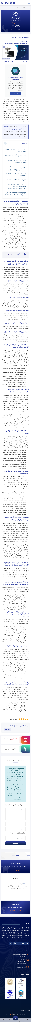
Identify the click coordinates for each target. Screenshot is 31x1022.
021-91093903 (15, 29)
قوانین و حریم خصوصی (25, 1010)
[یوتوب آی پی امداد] (10, 943)
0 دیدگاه (24, 62)
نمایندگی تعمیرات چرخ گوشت (19, 43)
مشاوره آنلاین (15, 94)
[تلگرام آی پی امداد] (23, 943)
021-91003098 (22, 962)
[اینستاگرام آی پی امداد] (15, 943)
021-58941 (15, 26)
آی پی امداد (10, 1014)
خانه (29, 7)
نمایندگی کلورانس (8, 43)
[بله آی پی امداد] (27, 943)
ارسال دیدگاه (7, 729)
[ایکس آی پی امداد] (19, 943)
